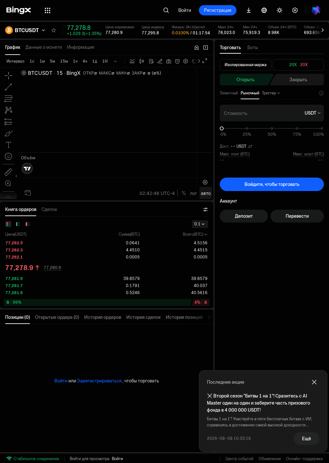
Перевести (297, 216)
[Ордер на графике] (160, 61)
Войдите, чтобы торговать (272, 184)
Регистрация (217, 10)
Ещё (306, 438)
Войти (184, 10)
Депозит (244, 216)
